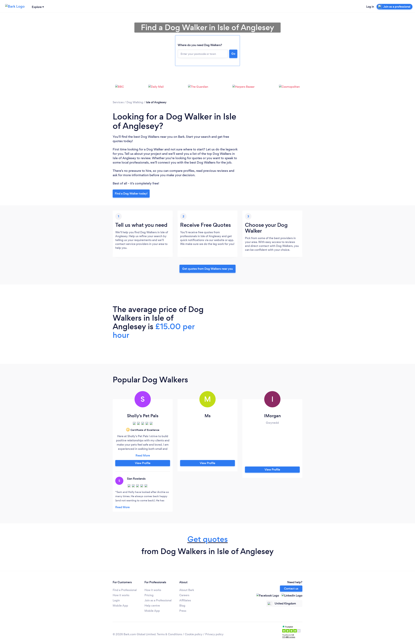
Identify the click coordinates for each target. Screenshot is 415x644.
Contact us (291, 589)
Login (116, 600)
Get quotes (207, 539)
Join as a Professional (158, 600)
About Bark (186, 590)
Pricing (149, 595)
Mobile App (120, 606)
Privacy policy (214, 634)
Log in (370, 7)
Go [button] (233, 54)
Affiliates (185, 600)
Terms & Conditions (169, 634)
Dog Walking (134, 102)
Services (118, 102)
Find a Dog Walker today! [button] (131, 193)
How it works (121, 595)
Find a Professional (125, 590)
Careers (184, 595)
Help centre (152, 606)
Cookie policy (193, 634)
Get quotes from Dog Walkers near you (207, 269)
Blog (182, 606)
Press (182, 611)
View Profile (142, 463)
